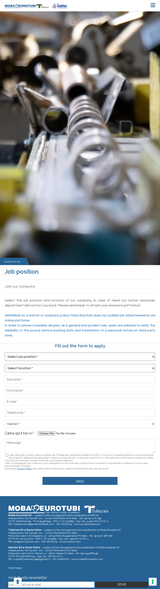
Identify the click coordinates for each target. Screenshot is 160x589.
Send (80, 481)
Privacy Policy (24, 468)
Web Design (15, 567)
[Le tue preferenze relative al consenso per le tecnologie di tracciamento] (153, 582)
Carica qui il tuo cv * (21, 433)
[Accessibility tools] (18, 582)
